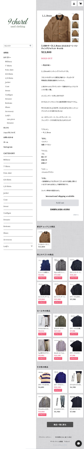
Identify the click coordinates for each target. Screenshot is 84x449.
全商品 (6, 53)
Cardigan (9, 95)
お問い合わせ (8, 137)
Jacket (7, 82)
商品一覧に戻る (60, 425)
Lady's (7, 116)
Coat (7, 86)
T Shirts (8, 66)
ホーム (6, 142)
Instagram (8, 147)
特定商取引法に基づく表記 (63, 437)
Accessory (9, 111)
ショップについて (9, 133)
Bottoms (8, 103)
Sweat (7, 91)
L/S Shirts (9, 78)
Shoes (7, 107)
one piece (11, 119)
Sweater (8, 99)
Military (8, 62)
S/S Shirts (9, 74)
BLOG (6, 128)
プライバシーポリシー (45, 437)
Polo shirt (9, 70)
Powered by (57, 445)
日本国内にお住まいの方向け (60, 209)
